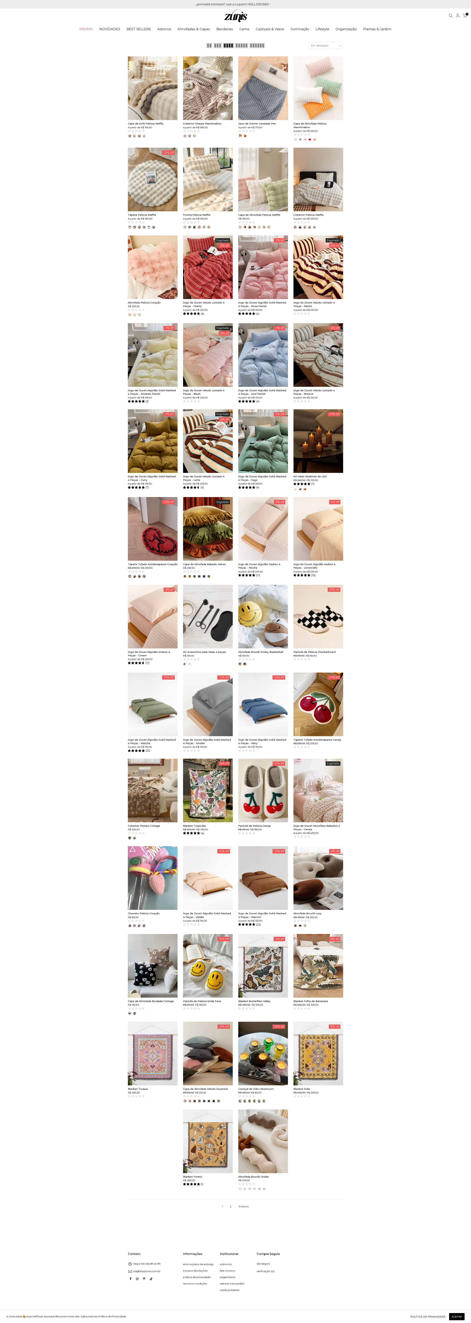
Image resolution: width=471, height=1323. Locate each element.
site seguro (263, 1263)
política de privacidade (197, 1277)
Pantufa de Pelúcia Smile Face (202, 1001)
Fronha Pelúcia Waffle (196, 214)
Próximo (244, 1206)
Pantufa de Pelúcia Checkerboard (314, 651)
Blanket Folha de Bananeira (310, 1001)
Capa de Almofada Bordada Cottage (151, 1001)
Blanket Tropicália (194, 825)
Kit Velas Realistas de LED (310, 476)
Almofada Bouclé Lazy (307, 913)
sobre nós (226, 1264)
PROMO (86, 29)
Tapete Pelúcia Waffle (142, 214)
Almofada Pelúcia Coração (144, 302)
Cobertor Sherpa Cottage (144, 825)
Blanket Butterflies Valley (254, 1001)
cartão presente (229, 1290)
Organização (346, 29)
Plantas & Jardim (377, 29)
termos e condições (195, 1283)
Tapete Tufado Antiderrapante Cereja (317, 739)
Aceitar (457, 1316)
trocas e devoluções (195, 1270)
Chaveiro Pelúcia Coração (144, 913)
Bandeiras (224, 29)
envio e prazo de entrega (198, 1264)
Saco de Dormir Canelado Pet (257, 123)
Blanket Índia (301, 1088)
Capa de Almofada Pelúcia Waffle (259, 214)
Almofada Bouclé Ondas (253, 1176)
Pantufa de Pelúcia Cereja (254, 825)
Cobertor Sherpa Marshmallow (202, 123)
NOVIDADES (109, 29)
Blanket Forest (192, 1176)
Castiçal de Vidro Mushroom (256, 1088)
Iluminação (300, 29)
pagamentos (227, 1277)
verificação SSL (266, 1271)
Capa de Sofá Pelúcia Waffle (146, 123)
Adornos (164, 29)
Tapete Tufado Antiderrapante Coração (153, 564)
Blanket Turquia (138, 1088)
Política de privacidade (427, 1316)
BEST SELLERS (139, 29)
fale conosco (227, 1270)
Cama (244, 29)
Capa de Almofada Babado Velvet (204, 564)
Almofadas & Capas (194, 29)
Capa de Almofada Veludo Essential (205, 1088)
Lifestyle (322, 29)
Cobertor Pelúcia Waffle (308, 214)
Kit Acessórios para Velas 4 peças (204, 651)
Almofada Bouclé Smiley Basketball (260, 651)
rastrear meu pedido (232, 1283)
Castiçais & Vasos (270, 29)
